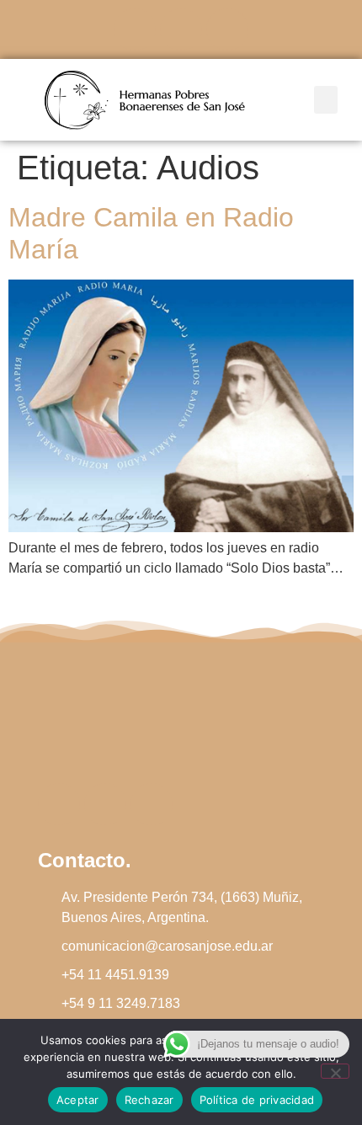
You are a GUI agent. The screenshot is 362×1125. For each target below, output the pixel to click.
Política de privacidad (257, 1099)
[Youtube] (227, 29)
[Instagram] (181, 29)
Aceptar (77, 1099)
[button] (326, 100)
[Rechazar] (335, 1071)
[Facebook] (135, 29)
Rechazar (149, 1099)
